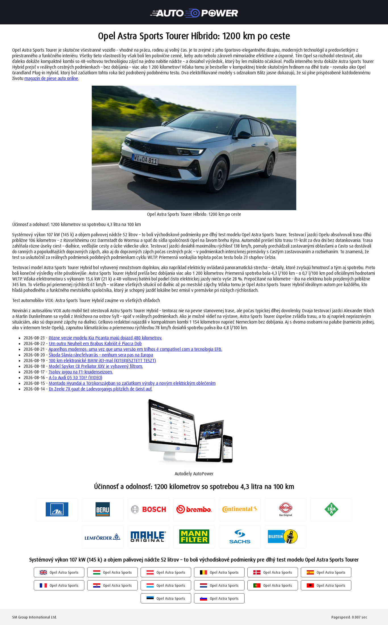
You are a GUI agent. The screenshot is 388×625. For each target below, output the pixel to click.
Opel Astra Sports (64, 572)
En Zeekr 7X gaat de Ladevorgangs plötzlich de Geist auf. (100, 389)
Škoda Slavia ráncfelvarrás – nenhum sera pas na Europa (101, 355)
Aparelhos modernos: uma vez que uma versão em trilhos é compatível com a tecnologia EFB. (135, 349)
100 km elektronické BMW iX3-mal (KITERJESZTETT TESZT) (102, 360)
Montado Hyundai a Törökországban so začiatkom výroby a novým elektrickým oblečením (132, 383)
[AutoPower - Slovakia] (194, 9)
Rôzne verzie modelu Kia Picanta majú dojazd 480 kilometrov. (105, 338)
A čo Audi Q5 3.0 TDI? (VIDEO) (75, 377)
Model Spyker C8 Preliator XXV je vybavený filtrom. (96, 366)
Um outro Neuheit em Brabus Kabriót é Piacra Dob (95, 343)
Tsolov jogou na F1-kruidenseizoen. (81, 372)
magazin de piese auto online (51, 78)
